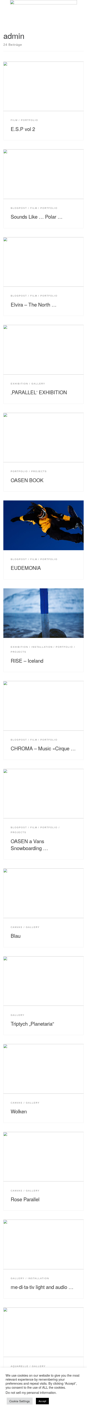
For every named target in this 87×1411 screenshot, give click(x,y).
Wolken (19, 1111)
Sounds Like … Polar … (36, 216)
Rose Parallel (25, 1199)
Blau (16, 935)
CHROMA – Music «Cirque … (43, 748)
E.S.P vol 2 (23, 128)
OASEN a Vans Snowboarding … (29, 844)
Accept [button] (42, 1401)
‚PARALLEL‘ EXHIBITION (39, 392)
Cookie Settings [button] (19, 1401)
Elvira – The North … (33, 304)
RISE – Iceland (27, 660)
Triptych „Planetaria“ (32, 1023)
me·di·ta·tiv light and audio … (42, 1286)
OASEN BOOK (27, 479)
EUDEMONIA (26, 567)
